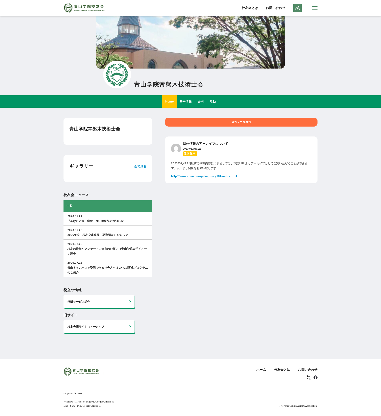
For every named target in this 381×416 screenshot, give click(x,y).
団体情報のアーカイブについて (205, 143)
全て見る (140, 166)
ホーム (261, 369)
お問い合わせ (275, 8)
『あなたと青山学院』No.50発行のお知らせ (95, 219)
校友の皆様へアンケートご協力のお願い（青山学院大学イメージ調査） (107, 248)
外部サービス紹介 (78, 301)
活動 (213, 101)
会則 (201, 101)
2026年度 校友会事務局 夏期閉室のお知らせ (97, 232)
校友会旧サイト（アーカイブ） (87, 326)
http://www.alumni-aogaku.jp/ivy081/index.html (204, 176)
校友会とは (250, 8)
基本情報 (186, 101)
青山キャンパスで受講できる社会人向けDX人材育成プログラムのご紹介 (107, 267)
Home (169, 101)
